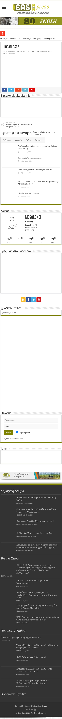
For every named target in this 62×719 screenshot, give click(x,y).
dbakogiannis (10, 51)
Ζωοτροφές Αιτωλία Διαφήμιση (30, 158)
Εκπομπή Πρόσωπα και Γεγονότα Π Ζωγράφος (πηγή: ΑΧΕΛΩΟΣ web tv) (37, 606)
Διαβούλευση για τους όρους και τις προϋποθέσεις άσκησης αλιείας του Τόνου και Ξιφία (36, 595)
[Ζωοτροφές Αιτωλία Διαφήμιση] (9, 162)
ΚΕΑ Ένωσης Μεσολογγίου (28, 193)
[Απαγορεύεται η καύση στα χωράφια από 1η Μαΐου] (8, 501)
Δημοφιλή (18, 140)
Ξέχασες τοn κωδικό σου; (13, 438)
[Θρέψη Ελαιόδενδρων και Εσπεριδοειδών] (8, 537)
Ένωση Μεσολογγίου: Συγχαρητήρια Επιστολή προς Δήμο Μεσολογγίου (37, 646)
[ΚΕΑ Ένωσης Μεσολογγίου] (9, 197)
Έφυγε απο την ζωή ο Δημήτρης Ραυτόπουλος (21, 637)
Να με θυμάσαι (24, 433)
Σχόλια (28, 140)
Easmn (27, 706)
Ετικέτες (38, 140)
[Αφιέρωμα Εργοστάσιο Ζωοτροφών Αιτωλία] (9, 173)
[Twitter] (33, 299)
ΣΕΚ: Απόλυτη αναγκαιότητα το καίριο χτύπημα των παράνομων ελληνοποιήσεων (37, 618)
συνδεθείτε (37, 134)
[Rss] (23, 299)
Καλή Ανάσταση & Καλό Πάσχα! (31, 657)
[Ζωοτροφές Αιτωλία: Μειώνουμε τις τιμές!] (8, 525)
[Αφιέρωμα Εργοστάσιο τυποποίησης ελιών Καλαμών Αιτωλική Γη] (9, 150)
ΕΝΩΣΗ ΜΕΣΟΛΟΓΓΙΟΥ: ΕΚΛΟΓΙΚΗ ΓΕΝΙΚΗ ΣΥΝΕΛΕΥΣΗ (34, 670)
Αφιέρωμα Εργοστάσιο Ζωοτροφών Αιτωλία (35, 170)
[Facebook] (28, 299)
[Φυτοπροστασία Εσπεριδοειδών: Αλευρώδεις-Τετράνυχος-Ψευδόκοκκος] (8, 513)
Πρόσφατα (7, 140)
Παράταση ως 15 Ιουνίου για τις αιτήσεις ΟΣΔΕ (28, 38)
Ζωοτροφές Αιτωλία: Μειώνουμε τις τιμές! (35, 521)
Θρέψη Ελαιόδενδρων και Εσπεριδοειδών (34, 533)
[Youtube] (38, 299)
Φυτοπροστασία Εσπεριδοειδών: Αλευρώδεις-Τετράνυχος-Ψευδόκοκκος (36, 510)
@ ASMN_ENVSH (12, 308)
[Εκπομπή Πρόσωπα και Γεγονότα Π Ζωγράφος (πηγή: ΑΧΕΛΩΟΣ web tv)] (9, 185)
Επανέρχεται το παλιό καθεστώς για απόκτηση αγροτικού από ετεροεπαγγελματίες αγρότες (37, 546)
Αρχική (5, 38)
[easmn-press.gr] (31, 8)
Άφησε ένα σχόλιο (46, 51)
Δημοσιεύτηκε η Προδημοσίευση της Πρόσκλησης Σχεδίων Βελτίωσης (32, 681)
